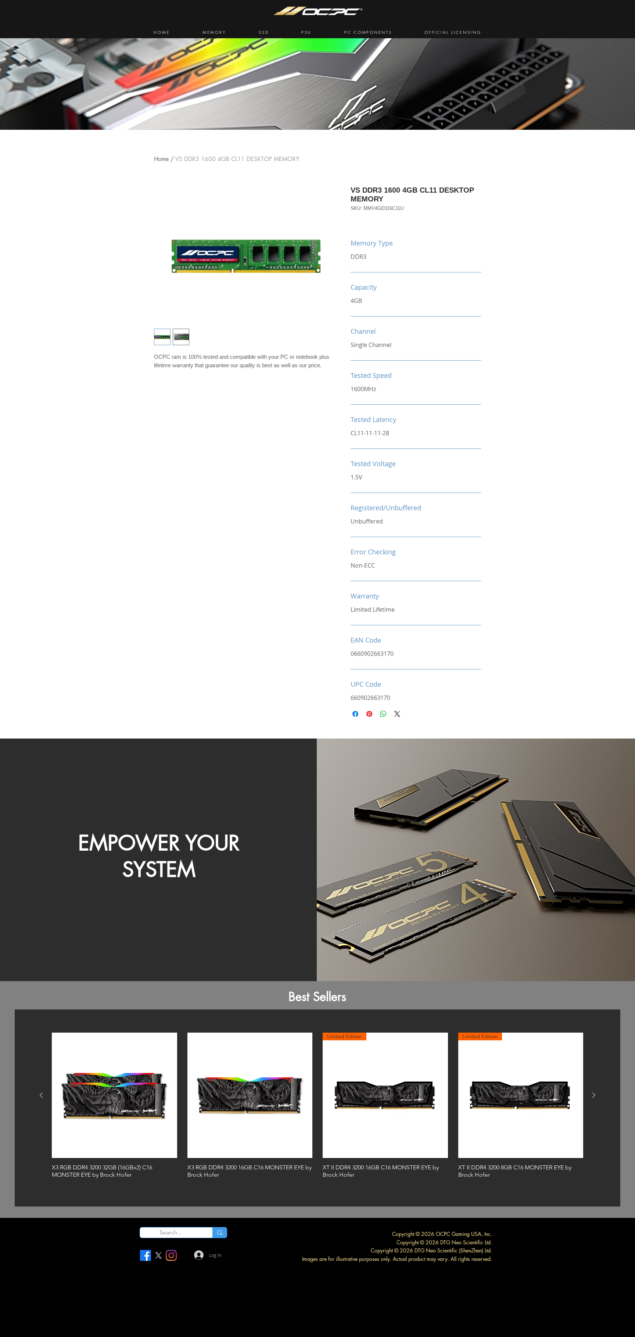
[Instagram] (171, 1255)
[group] (317, 1107)
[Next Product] (593, 1095)
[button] (214, 32)
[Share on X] (397, 713)
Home (161, 159)
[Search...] (219, 1232)
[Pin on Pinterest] (369, 713)
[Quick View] (114, 1095)
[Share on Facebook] (355, 713)
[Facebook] (145, 1255)
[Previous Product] (41, 1095)
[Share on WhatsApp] (383, 713)
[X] (158, 1255)
